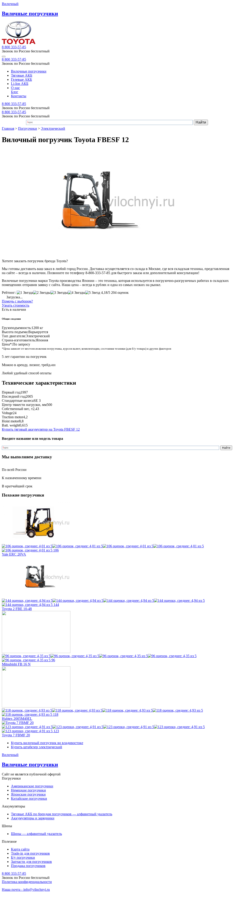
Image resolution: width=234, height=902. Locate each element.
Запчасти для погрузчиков (31, 862)
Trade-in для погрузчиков (30, 853)
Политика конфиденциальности (27, 882)
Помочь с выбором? (17, 301)
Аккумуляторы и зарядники (32, 818)
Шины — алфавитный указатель (36, 834)
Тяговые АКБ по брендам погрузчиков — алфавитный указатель (61, 814)
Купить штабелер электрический (36, 747)
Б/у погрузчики (23, 857)
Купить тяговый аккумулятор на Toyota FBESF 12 (41, 429)
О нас (15, 88)
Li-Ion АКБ (19, 84)
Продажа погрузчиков (28, 866)
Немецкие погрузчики (28, 790)
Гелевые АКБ (21, 79)
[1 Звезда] (25, 293)
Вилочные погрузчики (28, 71)
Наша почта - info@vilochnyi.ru (26, 889)
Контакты (18, 96)
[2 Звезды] (42, 293)
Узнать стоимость (15, 305)
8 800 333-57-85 (14, 47)
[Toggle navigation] (3, 56)
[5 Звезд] (92, 293)
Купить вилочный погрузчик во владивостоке (47, 743)
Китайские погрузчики (29, 798)
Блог (14, 92)
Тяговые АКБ (21, 75)
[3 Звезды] (59, 293)
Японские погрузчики (28, 794)
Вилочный (10, 4)
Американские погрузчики (32, 786)
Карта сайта (20, 849)
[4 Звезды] (76, 293)
